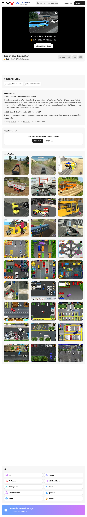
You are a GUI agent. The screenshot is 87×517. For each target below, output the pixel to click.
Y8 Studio (26, 122)
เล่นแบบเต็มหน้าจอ (43, 46)
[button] (8, 118)
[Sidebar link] (3, 3)
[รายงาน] (74, 57)
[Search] (38, 3)
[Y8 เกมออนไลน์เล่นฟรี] (10, 3)
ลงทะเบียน (79, 3)
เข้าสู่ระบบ (68, 3)
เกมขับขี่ (13, 122)
